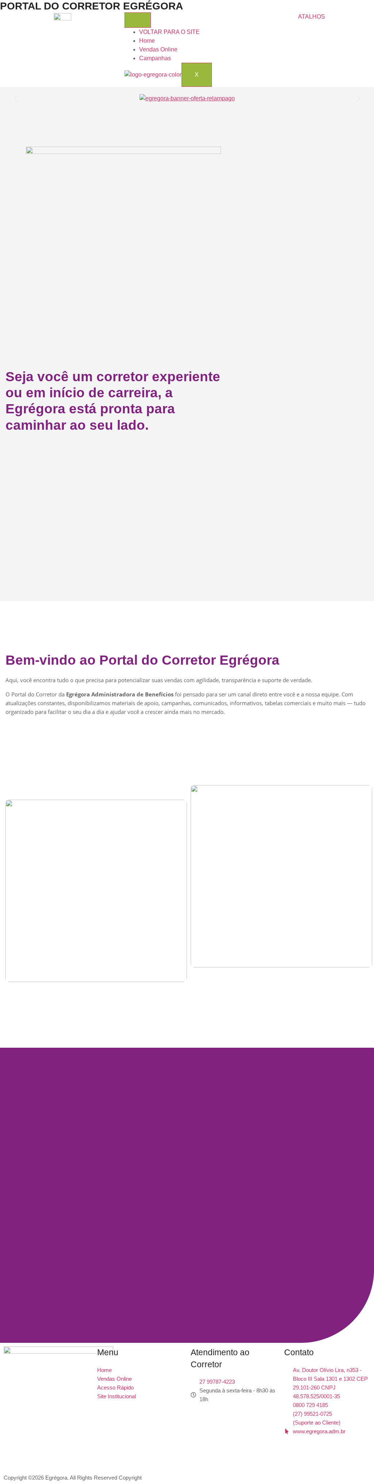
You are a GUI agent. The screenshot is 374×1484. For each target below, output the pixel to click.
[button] (15, 98)
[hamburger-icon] (138, 20)
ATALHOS (311, 16)
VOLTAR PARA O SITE (169, 32)
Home (147, 41)
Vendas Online (158, 49)
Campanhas (155, 58)
